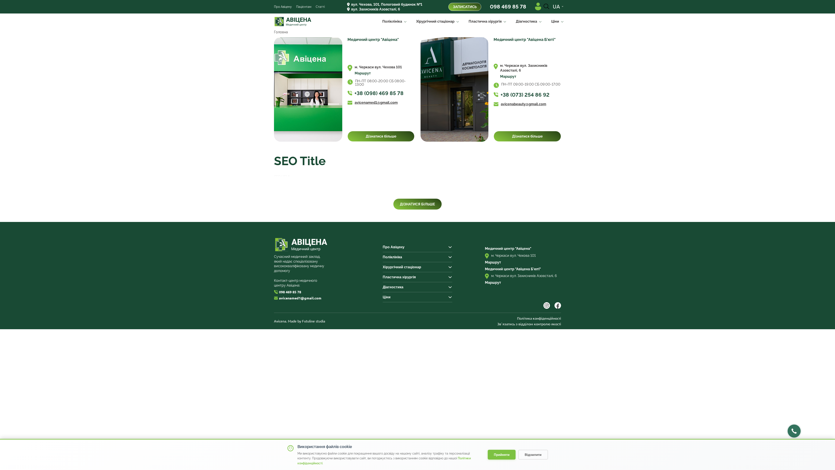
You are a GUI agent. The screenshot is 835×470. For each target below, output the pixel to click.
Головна (281, 32)
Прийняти (501, 455)
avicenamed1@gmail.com (376, 102)
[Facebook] (557, 308)
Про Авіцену (283, 6)
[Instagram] (546, 308)
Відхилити (533, 455)
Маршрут (363, 73)
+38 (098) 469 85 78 (379, 93)
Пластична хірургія (485, 21)
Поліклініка (392, 21)
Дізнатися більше (381, 136)
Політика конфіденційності (539, 318)
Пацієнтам (303, 6)
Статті (320, 6)
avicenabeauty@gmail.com (523, 104)
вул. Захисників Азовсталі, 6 (375, 9)
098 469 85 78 (508, 6)
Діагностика (526, 21)
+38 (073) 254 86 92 (525, 94)
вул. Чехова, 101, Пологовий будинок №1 (386, 4)
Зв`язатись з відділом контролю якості (529, 324)
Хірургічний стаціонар (435, 21)
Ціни (555, 21)
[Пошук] (546, 6)
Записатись (465, 7)
